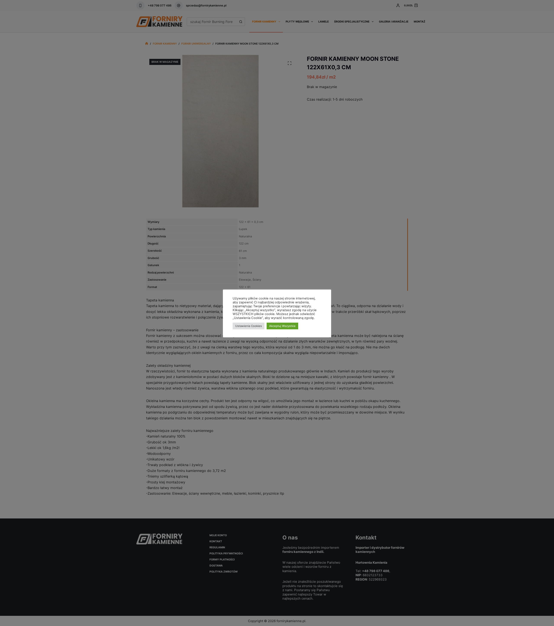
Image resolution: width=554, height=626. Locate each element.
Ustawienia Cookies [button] (248, 326)
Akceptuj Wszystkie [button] (282, 326)
